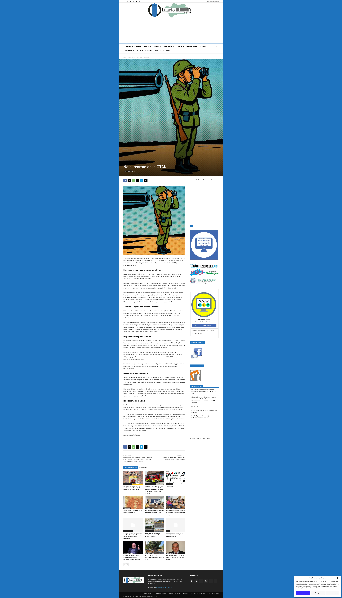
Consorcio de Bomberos (150, 483)
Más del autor (143, 467)
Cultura (157, 46)
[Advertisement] (171, 31)
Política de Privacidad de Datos (211, 593)
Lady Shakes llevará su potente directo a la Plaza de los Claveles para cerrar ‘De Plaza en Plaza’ (132, 487)
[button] (338, 578)
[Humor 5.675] (175, 478)
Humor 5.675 (169, 486)
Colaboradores (191, 46)
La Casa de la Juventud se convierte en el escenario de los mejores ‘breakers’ (173, 458)
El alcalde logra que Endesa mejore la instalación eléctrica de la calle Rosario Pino (154, 512)
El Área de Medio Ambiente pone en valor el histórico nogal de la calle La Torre (154, 557)
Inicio (124, 57)
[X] (133, 1)
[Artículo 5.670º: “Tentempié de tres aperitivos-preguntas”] (133, 502)
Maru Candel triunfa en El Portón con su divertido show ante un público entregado (174, 534)
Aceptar (303, 593)
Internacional (178, 593)
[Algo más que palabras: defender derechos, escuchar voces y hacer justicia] (175, 547)
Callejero (199, 593)
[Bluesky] (139, 1)
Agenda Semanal (169, 46)
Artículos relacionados (131, 467)
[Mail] (130, 1)
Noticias (147, 46)
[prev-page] (124, 564)
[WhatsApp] (133, 180)
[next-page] (127, 564)
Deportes (181, 46)
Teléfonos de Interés (162, 51)
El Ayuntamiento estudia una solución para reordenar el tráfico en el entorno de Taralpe (154, 535)
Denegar (317, 593)
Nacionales (185, 593)
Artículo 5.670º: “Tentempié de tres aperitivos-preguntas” (204, 411)
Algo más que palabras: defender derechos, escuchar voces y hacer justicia (175, 557)
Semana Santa (130, 51)
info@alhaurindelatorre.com (164, 587)
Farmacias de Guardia (144, 51)
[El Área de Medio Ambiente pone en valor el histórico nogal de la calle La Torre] (154, 547)
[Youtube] (136, 1)
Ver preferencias (332, 593)
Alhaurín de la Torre (132, 46)
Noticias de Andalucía (167, 593)
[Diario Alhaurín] (171, 10)
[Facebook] (124, 1)
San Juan (203, 46)
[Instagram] (127, 1)
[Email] (137, 180)
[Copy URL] (145, 180)
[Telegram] (141, 180)
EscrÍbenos (192, 593)
